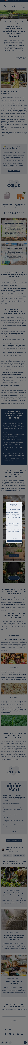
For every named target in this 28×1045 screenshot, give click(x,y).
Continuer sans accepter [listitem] (14, 504)
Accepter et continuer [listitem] (14, 540)
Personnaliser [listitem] (14, 538)
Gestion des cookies (11, 523)
